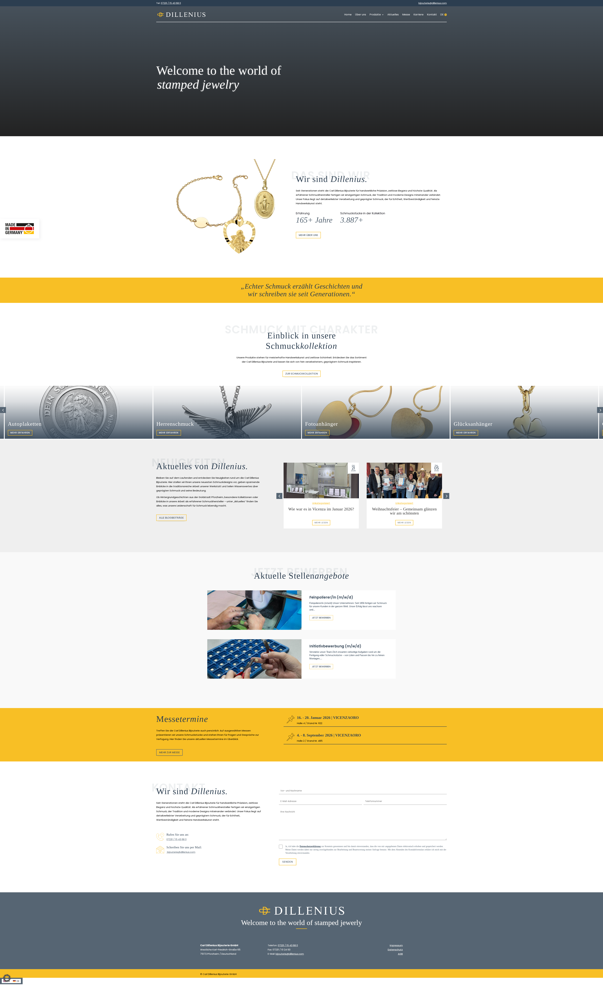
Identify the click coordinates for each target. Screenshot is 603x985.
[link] (181, 14)
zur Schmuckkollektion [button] (301, 373)
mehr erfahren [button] (20, 432)
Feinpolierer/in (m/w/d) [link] (331, 597)
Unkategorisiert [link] (321, 503)
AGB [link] (400, 953)
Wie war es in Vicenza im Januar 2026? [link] (321, 509)
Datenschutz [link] (395, 949)
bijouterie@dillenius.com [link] (180, 852)
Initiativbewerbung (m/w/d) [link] (335, 646)
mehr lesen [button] (321, 522)
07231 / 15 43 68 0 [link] (176, 839)
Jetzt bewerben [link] (321, 617)
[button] (600, 410)
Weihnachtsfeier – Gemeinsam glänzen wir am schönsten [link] (404, 511)
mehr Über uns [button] (308, 235)
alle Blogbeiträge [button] (171, 518)
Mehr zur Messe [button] (169, 752)
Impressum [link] (396, 945)
